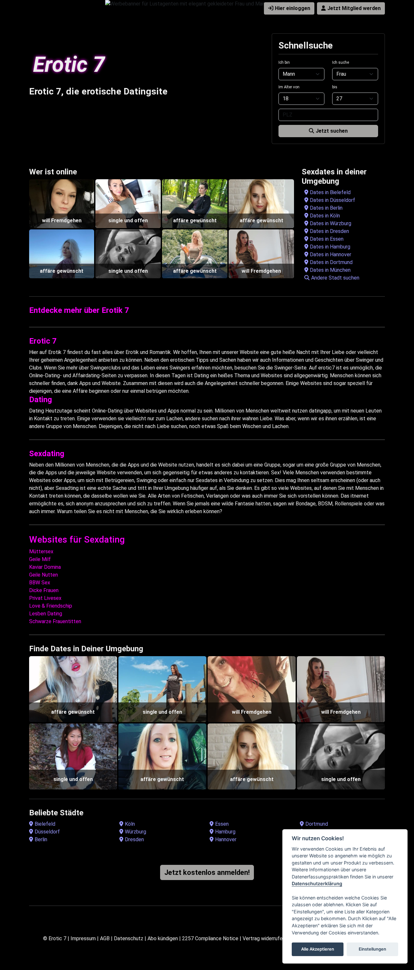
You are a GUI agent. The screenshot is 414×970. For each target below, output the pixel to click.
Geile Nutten (43, 575)
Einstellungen (372, 949)
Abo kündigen (162, 938)
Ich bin (284, 62)
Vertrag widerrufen (264, 938)
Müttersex (41, 551)
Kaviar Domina (45, 567)
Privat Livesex (45, 598)
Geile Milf (40, 559)
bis (334, 87)
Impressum (83, 938)
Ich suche (340, 62)
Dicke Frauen (44, 590)
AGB (105, 938)
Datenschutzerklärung (317, 884)
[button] (344, 278)
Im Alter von (289, 87)
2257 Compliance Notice (210, 938)
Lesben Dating (45, 614)
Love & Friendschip (50, 606)
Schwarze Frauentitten (55, 621)
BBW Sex (39, 582)
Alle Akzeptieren (317, 949)
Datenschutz (128, 938)
